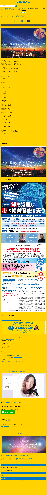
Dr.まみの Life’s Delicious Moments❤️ (8, 421)
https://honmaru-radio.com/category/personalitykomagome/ (20, 458)
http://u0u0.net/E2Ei (18, 357)
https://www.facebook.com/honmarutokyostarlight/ (12, 459)
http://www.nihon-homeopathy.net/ (7, 342)
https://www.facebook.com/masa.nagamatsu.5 (9, 348)
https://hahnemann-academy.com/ (7, 339)
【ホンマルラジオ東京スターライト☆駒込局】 (12, 433)
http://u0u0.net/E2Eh (15, 355)
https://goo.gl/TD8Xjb (5, 426)
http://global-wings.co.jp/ (5, 344)
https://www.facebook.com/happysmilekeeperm (12, 403)
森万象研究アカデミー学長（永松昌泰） (10, 320)
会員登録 (27, 486)
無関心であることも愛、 (5, 76)
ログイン (23, 486)
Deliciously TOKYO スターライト (7, 420)
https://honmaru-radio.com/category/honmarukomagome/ (17, 455)
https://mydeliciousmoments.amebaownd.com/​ (12, 402)
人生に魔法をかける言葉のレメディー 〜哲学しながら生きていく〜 (15, 8)
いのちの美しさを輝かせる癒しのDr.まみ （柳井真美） (14, 371)
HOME (2, 8)
